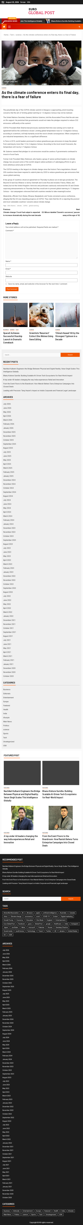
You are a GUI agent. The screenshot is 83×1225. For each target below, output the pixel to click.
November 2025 (9, 436)
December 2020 (9, 668)
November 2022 (9, 580)
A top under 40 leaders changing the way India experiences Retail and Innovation (33, 380)
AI (22, 913)
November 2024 (9, 484)
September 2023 (9, 540)
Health (5, 710)
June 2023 (7, 552)
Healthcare (57, 924)
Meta (23, 927)
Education (29, 920)
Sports (5, 734)
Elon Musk (40, 920)
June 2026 (7, 408)
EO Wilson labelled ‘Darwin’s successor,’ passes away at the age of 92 (61, 212)
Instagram (74, 924)
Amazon (30, 913)
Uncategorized (8, 742)
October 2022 (8, 584)
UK (55, 931)
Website (9, 276)
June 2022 (7, 600)
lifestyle (6, 718)
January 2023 (8, 572)
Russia (50, 927)
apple (38, 913)
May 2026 (7, 412)
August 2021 (8, 636)
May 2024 (7, 508)
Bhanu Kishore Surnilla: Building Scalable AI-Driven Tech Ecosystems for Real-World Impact (37, 376)
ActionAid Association (11, 913)
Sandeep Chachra (62, 927)
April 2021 (7, 652)
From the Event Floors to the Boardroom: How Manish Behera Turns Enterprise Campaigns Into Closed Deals (39, 880)
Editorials (6, 694)
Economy (20, 920)
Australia (63, 913)
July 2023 (7, 548)
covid (38, 916)
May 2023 (7, 556)
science (4, 87)
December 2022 (9, 576)
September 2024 (9, 492)
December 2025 (9, 432)
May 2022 (7, 604)
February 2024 (8, 520)
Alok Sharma (11, 205)
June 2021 (7, 644)
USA (28, 2)
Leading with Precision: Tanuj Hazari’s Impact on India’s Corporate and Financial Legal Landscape (39, 391)
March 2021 (7, 656)
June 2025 (7, 456)
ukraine (62, 931)
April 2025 (7, 464)
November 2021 (9, 624)
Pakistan (41, 927)
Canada (72, 913)
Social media (8, 931)
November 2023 (9, 532)
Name (8, 261)
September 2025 (9, 444)
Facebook (21, 924)
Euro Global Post (9, 924)
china (5, 916)
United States (72, 931)
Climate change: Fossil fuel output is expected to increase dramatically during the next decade (22, 212)
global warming (34, 205)
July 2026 (7, 404)
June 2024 (7, 504)
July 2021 (7, 640)
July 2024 (7, 500)
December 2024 (9, 480)
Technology (31, 931)
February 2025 (8, 472)
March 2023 (7, 564)
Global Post (39, 924)
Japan (6, 927)
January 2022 (8, 616)
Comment (10, 231)
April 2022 (7, 608)
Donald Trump (8, 920)
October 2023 (8, 536)
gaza (30, 924)
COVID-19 (46, 916)
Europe (23, 2)
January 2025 (8, 476)
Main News (7, 722)
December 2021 (9, 620)
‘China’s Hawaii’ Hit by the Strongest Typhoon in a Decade (67, 336)
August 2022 (8, 592)
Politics (6, 726)
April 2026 (7, 416)
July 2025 (7, 452)
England (49, 920)
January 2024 (8, 524)
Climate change (16, 916)
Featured (6, 706)
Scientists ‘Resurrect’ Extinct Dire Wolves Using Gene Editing (41, 336)
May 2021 (7, 648)
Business (6, 329)
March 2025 (7, 468)
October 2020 (8, 676)
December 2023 (9, 528)
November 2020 (9, 672)
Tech (17, 329)
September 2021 (9, 632)
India (5, 714)
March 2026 (7, 420)
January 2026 (8, 428)
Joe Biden (14, 927)
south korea (20, 931)
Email (8, 269)
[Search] (79, 27)
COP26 (25, 205)
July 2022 (7, 596)
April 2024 (7, 512)
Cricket (55, 916)
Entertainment (8, 698)
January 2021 (8, 664)
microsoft (31, 927)
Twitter (48, 931)
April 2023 (7, 560)
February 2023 (8, 568)
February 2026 (8, 424)
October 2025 (8, 440)
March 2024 (7, 516)
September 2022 (9, 588)
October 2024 (8, 488)
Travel (40, 931)
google (48, 924)
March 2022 (7, 612)
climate (19, 205)
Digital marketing (67, 916)
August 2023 (8, 544)
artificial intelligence (50, 913)
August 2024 (8, 496)
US (5, 935)
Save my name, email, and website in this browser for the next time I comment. (37, 284)
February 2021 (8, 660)
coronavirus (29, 916)
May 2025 (7, 460)
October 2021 (8, 628)
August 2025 (8, 448)
